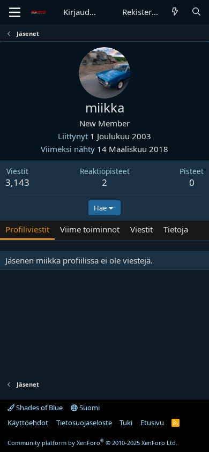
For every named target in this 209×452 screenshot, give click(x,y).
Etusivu (152, 422)
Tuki (126, 422)
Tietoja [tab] (175, 229)
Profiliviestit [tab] (27, 229)
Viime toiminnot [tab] (90, 229)
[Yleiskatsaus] (175, 12)
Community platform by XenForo (92, 443)
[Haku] (196, 12)
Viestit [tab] (141, 229)
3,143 (17, 182)
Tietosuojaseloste (84, 422)
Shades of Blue (38, 407)
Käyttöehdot (28, 422)
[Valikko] (14, 12)
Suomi (89, 407)
